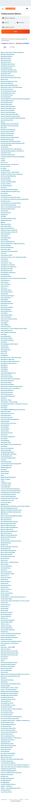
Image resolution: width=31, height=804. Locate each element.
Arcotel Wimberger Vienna (8, 93)
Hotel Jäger (4, 334)
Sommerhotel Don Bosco (7, 680)
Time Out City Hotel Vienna (8, 730)
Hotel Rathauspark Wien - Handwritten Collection (14, 404)
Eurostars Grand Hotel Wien (8, 182)
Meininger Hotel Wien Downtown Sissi (11, 512)
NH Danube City (5, 539)
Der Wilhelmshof (5, 170)
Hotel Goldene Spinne (6, 315)
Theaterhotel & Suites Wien (8, 728)
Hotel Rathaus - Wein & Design (9, 402)
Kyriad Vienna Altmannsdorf (8, 477)
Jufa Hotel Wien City (6, 465)
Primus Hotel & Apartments (8, 635)
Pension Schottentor (6, 614)
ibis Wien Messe (5, 782)
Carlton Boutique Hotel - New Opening (11, 149)
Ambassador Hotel (6, 73)
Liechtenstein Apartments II (8, 494)
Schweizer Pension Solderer (8, 664)
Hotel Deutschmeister (7, 292)
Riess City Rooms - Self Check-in (10, 643)
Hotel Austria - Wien (6, 263)
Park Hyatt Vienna (5, 568)
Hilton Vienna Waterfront (7, 228)
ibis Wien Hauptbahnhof (7, 778)
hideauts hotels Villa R (7, 774)
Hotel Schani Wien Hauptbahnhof (10, 419)
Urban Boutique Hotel (6, 734)
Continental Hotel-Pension (8, 155)
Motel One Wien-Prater (7, 529)
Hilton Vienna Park (6, 224)
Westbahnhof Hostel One (7, 755)
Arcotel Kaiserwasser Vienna (8, 91)
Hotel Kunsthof (5, 348)
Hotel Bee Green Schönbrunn (8, 266)
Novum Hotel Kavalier (6, 554)
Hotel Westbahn (5, 440)
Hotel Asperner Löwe (6, 255)
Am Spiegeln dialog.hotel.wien (9, 71)
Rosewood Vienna (5, 649)
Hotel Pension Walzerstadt (8, 396)
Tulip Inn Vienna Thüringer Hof (9, 732)
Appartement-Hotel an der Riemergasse (11, 87)
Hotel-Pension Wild (6, 450)
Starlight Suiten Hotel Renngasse (10, 691)
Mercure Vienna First (6, 517)
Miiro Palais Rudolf (6, 519)
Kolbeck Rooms (5, 471)
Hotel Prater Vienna (6, 400)
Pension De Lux (5, 575)
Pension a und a (5, 624)
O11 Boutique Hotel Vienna (8, 556)
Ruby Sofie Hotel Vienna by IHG (9, 655)
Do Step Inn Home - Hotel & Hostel (10, 172)
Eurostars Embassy (6, 180)
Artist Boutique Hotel (6, 102)
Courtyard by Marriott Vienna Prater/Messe (12, 156)
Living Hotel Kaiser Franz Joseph (9, 498)
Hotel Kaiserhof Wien (6, 338)
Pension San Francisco (7, 612)
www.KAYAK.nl (4, 799)
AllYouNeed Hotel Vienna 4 (8, 66)
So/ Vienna (4, 678)
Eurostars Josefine (6, 183)
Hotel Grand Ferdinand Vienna (9, 319)
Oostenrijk (21, 799)
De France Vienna (5, 166)
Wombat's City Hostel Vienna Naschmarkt (12, 759)
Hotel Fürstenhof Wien (7, 307)
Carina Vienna (4, 147)
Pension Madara (5, 595)
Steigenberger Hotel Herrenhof (9, 695)
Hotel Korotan (4, 346)
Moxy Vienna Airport (6, 533)
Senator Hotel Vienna (6, 668)
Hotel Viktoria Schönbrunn (8, 436)
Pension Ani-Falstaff (6, 572)
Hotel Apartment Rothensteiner (9, 251)
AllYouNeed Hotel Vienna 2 (8, 64)
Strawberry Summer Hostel (8, 699)
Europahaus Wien (5, 178)
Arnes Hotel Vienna (6, 97)
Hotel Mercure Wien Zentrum (9, 363)
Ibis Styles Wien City (6, 456)
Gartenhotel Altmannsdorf (8, 209)
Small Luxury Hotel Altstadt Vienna (10, 676)
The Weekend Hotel (6, 726)
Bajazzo (3, 122)
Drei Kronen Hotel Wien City (8, 176)
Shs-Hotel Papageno (6, 670)
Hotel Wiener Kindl (6, 442)
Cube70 (3, 160)
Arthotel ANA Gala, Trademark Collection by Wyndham (15, 99)
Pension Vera (4, 618)
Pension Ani (4, 570)
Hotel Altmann (4, 239)
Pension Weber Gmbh (6, 622)
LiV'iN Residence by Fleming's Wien (10, 492)
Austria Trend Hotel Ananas (8, 108)
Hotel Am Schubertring (7, 247)
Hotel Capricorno (5, 280)
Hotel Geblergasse (6, 309)
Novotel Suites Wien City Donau (9, 546)
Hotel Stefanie (5, 427)
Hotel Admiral (4, 236)
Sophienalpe (4, 682)
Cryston (3, 158)
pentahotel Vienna (6, 790)
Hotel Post (3, 398)
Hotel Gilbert (4, 313)
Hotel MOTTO (4, 355)
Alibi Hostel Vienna (6, 62)
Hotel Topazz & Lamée (6, 433)
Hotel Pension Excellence (7, 384)
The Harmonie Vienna (6, 714)
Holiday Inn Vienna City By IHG (9, 230)
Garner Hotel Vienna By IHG (8, 205)
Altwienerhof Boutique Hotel (8, 70)
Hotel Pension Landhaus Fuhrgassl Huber (12, 386)
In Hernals (3, 460)
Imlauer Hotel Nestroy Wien (8, 458)
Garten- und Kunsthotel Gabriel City (10, 207)
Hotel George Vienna (6, 311)
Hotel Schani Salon (6, 415)
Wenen (26, 799)
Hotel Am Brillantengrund (7, 241)
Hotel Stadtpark (5, 425)
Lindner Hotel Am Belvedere (8, 496)
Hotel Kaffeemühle (6, 336)
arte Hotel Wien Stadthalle (8, 763)
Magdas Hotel (4, 504)
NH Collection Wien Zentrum (8, 537)
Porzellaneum (4, 631)
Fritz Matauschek (5, 201)
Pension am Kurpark (6, 626)
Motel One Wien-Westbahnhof (9, 531)
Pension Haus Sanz (6, 585)
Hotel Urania (4, 434)
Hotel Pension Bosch (6, 382)
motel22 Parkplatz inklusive (8, 784)
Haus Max (3, 216)
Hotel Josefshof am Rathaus (8, 332)
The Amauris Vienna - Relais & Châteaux (11, 709)
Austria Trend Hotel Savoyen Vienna (10, 116)
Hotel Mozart (4, 367)
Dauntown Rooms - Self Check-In (10, 164)
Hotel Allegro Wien (6, 238)
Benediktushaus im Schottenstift (10, 124)
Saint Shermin (4, 657)
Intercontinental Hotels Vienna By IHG (11, 463)
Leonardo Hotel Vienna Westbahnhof (11, 490)
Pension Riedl (4, 610)
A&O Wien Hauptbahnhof (7, 54)
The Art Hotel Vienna (6, 711)
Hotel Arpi (3, 253)
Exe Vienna (4, 187)
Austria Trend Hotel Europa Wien (9, 114)
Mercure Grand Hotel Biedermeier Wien (11, 516)
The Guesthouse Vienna (7, 712)
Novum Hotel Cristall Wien (8, 552)
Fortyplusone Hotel (6, 195)
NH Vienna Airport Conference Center (11, 541)
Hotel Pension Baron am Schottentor (10, 378)
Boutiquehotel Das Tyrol (7, 139)
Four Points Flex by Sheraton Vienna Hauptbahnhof (15, 199)
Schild (2, 660)
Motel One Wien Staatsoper (8, 525)
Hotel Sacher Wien (6, 411)
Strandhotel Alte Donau (7, 697)
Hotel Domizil (4, 294)
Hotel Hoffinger (5, 324)
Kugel (2, 475)
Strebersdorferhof (6, 701)
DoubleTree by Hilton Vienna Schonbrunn (12, 174)
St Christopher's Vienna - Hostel (9, 687)
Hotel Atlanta (4, 259)
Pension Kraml (4, 587)
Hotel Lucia (4, 353)
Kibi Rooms (4, 469)
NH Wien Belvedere (6, 543)
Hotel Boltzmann (5, 274)
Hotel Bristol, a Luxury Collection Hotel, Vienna (13, 278)
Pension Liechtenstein (7, 593)
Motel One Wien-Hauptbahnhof (9, 527)
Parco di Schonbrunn (6, 566)
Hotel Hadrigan (5, 321)
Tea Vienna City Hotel (6, 707)
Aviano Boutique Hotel (7, 120)
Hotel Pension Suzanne (7, 394)
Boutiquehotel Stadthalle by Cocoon (10, 141)
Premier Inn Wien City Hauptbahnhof (11, 633)
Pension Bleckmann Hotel (7, 573)
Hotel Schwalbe (5, 421)
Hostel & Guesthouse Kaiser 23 (9, 232)
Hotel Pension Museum (7, 392)
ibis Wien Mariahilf (6, 780)
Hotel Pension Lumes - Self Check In (10, 388)
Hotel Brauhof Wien (6, 276)
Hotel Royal (4, 407)
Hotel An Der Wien (6, 249)
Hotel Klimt (4, 342)
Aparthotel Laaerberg (7, 83)
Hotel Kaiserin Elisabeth (7, 340)
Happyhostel (4, 214)
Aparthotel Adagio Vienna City (9, 81)
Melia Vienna (4, 514)
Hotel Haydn (4, 322)
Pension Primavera (6, 604)
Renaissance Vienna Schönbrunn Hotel (11, 641)
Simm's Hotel (4, 672)
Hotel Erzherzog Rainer (7, 303)
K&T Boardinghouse (6, 467)
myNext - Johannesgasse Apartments (11, 788)
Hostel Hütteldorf (5, 234)
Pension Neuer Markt (6, 599)
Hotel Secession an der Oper (8, 423)
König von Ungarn (5, 479)
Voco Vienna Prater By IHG (8, 753)
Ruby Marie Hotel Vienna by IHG (9, 653)
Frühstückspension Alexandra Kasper (11, 203)
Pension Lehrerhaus (6, 589)
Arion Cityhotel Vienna (7, 95)
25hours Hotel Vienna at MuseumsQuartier (12, 52)
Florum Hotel (4, 193)
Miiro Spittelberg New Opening (9, 521)
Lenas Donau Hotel (6, 485)
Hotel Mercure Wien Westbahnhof (10, 361)
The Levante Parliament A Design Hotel (11, 716)
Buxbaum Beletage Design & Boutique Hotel (12, 143)
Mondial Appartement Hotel (8, 523)
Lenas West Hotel (5, 487)
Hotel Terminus (5, 431)
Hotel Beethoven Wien (7, 268)
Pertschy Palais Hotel (6, 628)
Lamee (2, 481)
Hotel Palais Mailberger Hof (8, 373)
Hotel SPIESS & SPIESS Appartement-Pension (13, 409)
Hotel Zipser (4, 446)
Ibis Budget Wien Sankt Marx (9, 454)
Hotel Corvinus (5, 286)
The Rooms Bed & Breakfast (8, 724)
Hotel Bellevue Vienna (7, 270)
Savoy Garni (4, 658)
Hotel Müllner (4, 369)
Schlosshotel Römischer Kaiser (9, 662)
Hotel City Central (5, 284)
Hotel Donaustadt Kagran (7, 295)
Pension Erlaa (4, 579)
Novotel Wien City (5, 548)
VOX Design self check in (7, 740)
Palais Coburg (4, 564)
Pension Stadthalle (6, 616)
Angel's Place (4, 79)
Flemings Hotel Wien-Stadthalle (9, 189)
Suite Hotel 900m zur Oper (8, 705)
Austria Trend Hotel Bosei (7, 110)
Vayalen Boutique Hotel (7, 743)
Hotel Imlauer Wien (6, 326)
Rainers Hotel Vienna (6, 639)
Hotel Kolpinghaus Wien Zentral (9, 344)
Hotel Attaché (4, 261)
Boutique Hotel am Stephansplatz (10, 137)
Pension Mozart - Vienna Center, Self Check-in (13, 597)
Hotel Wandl (4, 438)
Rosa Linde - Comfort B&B (8, 647)
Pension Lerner (5, 591)
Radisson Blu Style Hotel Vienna (9, 637)
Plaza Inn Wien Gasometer (8, 629)
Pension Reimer (5, 606)
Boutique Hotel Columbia (7, 131)
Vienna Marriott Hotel (6, 747)
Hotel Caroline (4, 282)
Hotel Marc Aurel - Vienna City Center (11, 357)
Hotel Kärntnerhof (5, 350)
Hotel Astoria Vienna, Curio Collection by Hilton (13, 257)
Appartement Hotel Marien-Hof (9, 85)
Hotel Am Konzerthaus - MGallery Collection (13, 243)
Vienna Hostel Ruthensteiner (8, 745)
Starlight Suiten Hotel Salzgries (9, 693)
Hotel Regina (4, 406)
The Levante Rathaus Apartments (10, 718)
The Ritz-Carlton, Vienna (7, 722)
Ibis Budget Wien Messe (7, 452)
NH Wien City (4, 545)
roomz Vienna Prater (6, 792)
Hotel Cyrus (4, 288)
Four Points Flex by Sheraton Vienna (10, 197)
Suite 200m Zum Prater (7, 703)
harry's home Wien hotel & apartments (11, 772)
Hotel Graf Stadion (6, 317)
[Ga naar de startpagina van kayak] (10, 9)
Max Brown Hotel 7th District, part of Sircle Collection (15, 506)
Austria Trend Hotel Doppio (8, 112)
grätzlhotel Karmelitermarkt (8, 768)
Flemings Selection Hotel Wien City (10, 191)
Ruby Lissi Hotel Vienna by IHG (9, 651)
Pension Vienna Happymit (7, 620)
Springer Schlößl (5, 685)
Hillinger (3, 222)
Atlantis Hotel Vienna (6, 104)
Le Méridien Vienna (6, 483)
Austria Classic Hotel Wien (8, 106)
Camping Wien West (6, 145)
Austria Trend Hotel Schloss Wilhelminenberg (13, 118)
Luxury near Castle (6, 502)
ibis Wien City (4, 776)
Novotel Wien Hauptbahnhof (8, 550)
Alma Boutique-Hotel (6, 68)
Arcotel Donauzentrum (7, 89)
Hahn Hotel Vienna (6, 212)
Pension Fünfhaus (5, 581)
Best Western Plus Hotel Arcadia (9, 126)
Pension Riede (4, 608)
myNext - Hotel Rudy (6, 786)
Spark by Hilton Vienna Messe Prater (11, 684)
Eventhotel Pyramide (6, 185)
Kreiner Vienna (5, 473)
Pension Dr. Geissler (6, 577)
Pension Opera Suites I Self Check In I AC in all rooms (15, 601)
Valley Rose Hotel (5, 741)
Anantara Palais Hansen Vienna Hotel (11, 77)
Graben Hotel (4, 210)
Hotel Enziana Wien (6, 301)
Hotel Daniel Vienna (6, 290)
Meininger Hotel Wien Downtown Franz (11, 510)
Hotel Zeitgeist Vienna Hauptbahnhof (11, 444)
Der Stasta (4, 168)
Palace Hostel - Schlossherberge (9, 562)
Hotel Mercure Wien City (7, 359)
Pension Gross (4, 583)
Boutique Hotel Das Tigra (7, 133)
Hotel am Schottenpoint (7, 448)
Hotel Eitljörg (4, 299)
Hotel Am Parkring (6, 245)
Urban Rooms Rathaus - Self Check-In (11, 738)
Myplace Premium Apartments (9, 535)
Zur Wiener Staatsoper (7, 761)
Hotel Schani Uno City (7, 417)
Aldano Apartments (6, 60)
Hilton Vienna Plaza (6, 226)
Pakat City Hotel (5, 558)
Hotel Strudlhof (5, 429)
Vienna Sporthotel (6, 749)
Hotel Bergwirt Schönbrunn (8, 272)
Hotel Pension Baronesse (7, 380)
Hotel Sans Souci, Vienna (7, 413)
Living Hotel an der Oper (7, 500)
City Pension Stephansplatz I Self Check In (12, 151)
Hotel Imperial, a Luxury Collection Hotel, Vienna (14, 328)
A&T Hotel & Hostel (6, 58)
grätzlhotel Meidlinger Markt (8, 770)
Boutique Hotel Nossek (7, 135)
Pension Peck (4, 602)
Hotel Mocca (4, 365)
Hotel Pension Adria (6, 375)
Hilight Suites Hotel (6, 220)
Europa (15, 799)
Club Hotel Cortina (6, 153)
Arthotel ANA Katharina (7, 100)
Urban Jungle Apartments (8, 736)
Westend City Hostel (6, 757)
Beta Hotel (3, 127)
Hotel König (4, 351)
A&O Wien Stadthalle (6, 56)
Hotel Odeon (4, 371)
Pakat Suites (4, 560)
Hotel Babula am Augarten (8, 265)
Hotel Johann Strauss (6, 330)
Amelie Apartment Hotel (7, 75)
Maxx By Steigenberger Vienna (9, 508)
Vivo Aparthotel (5, 751)
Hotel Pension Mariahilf (7, 390)
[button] (2, 8)
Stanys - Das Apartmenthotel (8, 689)
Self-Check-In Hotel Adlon (8, 666)
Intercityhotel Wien (6, 461)
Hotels (10, 799)
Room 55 (3, 645)
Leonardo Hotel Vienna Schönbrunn (10, 489)
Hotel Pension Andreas (7, 377)
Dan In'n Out (4, 162)
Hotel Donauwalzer (6, 297)
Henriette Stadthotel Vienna (8, 218)
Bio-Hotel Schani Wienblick (8, 129)
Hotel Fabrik (4, 305)
